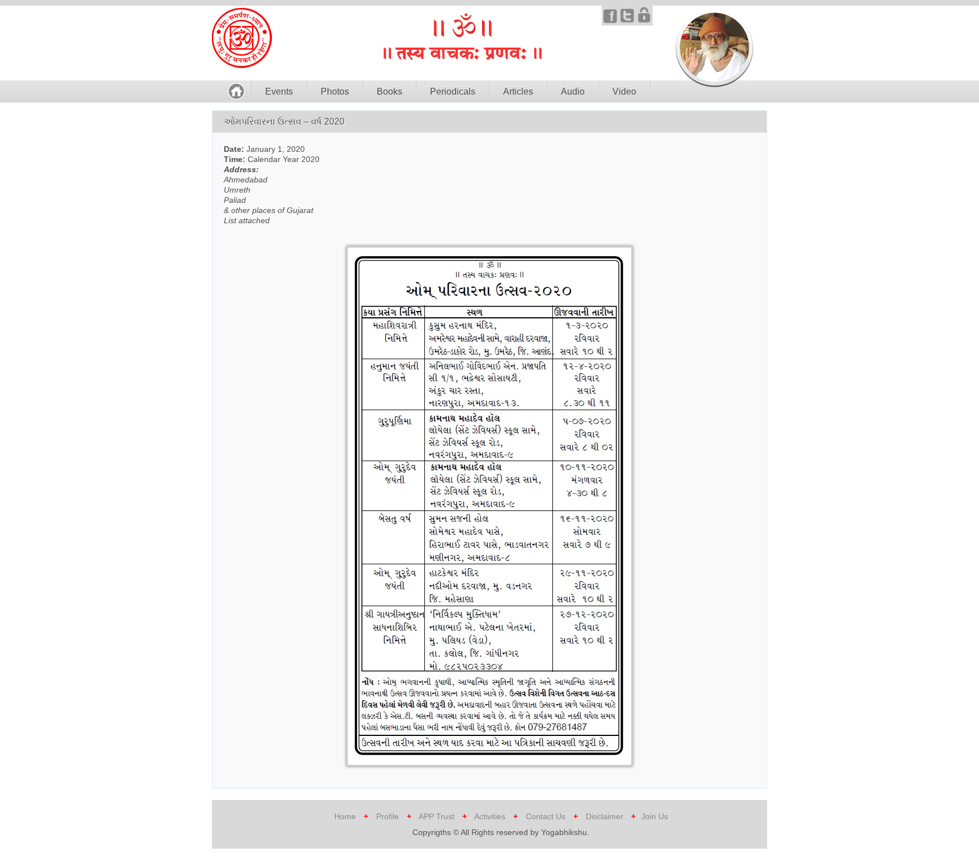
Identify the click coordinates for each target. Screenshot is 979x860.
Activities (489, 816)
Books (389, 91)
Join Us (654, 816)
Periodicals (452, 91)
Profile (387, 816)
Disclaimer (604, 816)
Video (624, 91)
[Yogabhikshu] (242, 65)
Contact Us (545, 816)
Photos (335, 91)
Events (279, 91)
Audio (573, 91)
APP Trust (438, 816)
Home (345, 816)
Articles (518, 91)
